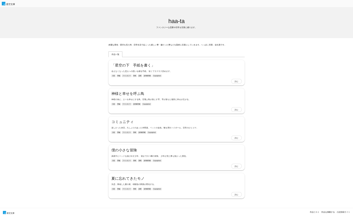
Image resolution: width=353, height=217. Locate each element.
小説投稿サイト (343, 212)
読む (236, 81)
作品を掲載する (328, 212)
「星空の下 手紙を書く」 (133, 65)
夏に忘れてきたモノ (128, 178)
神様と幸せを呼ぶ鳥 (127, 94)
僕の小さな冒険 (124, 150)
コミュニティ (122, 122)
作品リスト (314, 212)
